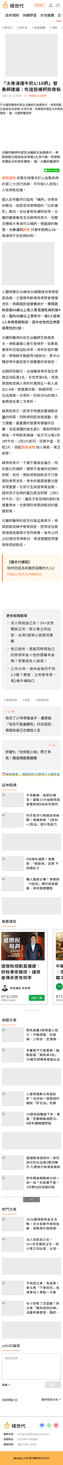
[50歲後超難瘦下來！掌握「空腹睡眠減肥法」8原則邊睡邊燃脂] (13, 1119)
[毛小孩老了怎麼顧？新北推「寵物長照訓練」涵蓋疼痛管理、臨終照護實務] (13, 1308)
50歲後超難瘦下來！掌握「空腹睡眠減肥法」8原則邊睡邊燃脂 (43, 1118)
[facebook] (42, 1425)
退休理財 (12, 15)
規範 (5, 1385)
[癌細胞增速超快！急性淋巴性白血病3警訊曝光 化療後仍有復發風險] (13, 1162)
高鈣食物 (43, 700)
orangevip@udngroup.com (33, 1434)
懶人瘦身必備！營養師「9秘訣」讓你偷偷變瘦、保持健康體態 (42, 883)
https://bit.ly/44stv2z (24, 573)
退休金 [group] (23, 27)
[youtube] (55, 1425)
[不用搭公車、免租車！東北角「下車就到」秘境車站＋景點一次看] (13, 1288)
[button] (57, 5)
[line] (49, 1425)
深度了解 (45, 998)
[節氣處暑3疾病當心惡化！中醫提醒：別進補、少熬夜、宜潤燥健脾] (13, 1035)
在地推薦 (47, 15)
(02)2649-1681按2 (28, 1439)
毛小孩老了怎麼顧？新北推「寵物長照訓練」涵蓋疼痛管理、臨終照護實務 (42, 1307)
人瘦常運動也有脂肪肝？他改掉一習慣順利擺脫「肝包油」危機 (42, 1098)
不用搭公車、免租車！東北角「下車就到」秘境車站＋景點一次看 (42, 1287)
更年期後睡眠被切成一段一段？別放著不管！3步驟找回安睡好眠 (42, 1182)
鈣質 (27, 700)
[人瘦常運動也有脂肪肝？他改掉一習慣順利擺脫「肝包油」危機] (13, 1099)
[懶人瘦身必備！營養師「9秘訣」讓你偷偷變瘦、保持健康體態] (13, 884)
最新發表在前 (49, 1399)
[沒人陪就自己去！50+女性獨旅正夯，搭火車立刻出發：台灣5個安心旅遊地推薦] (13, 1244)
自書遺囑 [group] (39, 27)
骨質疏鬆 (11, 700)
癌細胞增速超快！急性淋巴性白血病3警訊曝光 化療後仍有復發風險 (43, 1162)
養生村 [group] (8, 27)
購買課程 (39, 5)
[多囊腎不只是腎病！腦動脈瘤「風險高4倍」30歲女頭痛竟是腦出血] (13, 1055)
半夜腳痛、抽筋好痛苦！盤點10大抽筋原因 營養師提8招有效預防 (43, 799)
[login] (50, 5)
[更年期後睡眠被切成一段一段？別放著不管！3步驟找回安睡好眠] (13, 1183)
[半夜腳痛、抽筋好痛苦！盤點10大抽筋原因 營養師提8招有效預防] (13, 800)
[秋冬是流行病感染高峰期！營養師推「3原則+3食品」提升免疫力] (13, 820)
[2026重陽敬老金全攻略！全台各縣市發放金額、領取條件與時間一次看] (13, 1224)
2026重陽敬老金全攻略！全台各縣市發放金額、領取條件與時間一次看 (42, 1223)
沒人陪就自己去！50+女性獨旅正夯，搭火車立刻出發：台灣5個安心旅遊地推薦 (42, 1244)
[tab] (25, 1010)
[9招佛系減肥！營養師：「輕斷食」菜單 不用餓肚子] (13, 864)
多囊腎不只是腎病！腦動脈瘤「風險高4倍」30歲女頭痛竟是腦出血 (43, 1054)
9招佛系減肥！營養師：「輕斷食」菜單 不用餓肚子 (42, 863)
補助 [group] (55, 27)
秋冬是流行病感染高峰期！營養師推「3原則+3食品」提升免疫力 (42, 819)
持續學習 (30, 15)
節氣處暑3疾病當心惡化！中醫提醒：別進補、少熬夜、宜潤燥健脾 (42, 1034)
